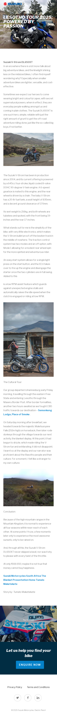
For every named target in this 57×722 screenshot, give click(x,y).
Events (48, 32)
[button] (52, 3)
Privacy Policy (14, 687)
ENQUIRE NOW (30, 664)
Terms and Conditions (38, 687)
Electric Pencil (40, 710)
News (6, 36)
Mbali (9, 32)
